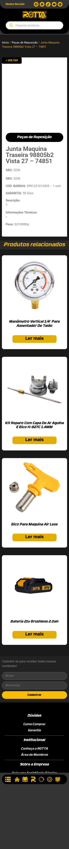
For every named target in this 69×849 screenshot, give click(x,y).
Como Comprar (34, 724)
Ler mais (34, 339)
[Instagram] (42, 4)
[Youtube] (54, 4)
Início (5, 42)
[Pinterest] (60, 4)
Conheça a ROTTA (34, 748)
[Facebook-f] (36, 4)
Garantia (34, 730)
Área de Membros (34, 754)
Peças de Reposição (25, 42)
